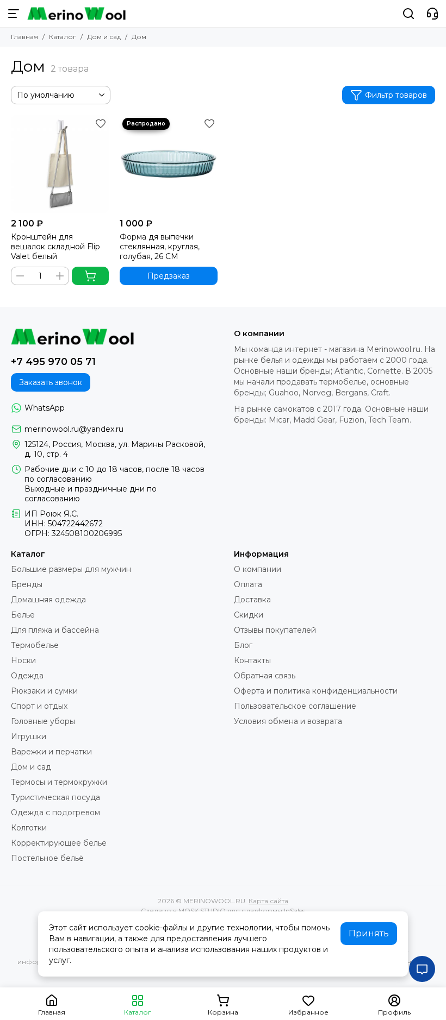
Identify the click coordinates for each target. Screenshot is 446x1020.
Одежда (27, 676)
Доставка (252, 600)
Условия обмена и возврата (288, 721)
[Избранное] (100, 123)
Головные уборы (43, 721)
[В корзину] (90, 276)
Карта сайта (268, 901)
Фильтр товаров (396, 95)
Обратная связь (264, 676)
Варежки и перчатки (51, 752)
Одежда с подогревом (55, 812)
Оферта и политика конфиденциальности (316, 691)
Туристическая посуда (55, 797)
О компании (257, 569)
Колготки (29, 828)
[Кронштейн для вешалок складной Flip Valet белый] (60, 164)
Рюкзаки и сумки (44, 691)
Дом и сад (104, 37)
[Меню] (13, 13)
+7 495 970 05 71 (53, 362)
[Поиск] (408, 13)
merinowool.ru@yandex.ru (73, 429)
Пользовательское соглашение (295, 706)
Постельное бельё (47, 858)
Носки (23, 660)
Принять (369, 933)
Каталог (62, 37)
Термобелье (35, 645)
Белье (23, 615)
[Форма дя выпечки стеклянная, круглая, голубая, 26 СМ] (169, 164)
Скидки (248, 615)
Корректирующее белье (59, 843)
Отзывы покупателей (275, 630)
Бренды (26, 584)
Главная (24, 37)
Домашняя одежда (48, 600)
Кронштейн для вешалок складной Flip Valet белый (55, 246)
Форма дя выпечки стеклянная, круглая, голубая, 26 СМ (160, 246)
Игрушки (28, 736)
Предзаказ (168, 276)
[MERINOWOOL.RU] (76, 13)
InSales (294, 910)
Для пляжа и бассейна (55, 630)
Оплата (248, 584)
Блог (243, 645)
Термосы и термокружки (59, 782)
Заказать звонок (50, 382)
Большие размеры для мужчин (71, 569)
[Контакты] (432, 13)
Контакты (252, 660)
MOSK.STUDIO (202, 910)
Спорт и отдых (39, 706)
